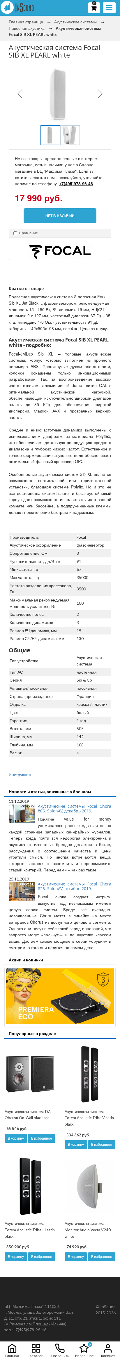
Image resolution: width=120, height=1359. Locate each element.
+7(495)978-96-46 (76, 183)
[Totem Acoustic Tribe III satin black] (30, 1186)
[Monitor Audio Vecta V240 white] (90, 1186)
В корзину (16, 1138)
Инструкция (20, 774)
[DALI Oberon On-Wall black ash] (30, 1074)
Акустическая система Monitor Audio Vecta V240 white (88, 1229)
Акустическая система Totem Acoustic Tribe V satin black (89, 1117)
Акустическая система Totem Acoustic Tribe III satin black (30, 1229)
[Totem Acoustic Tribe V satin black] (90, 1074)
